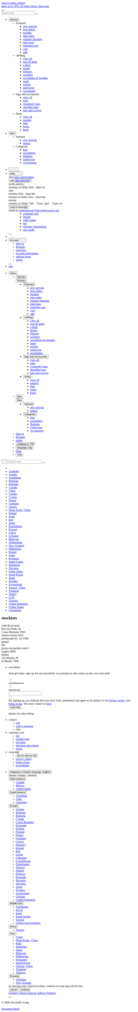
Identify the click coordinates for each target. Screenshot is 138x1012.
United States (16, 607)
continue (24, 989)
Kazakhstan (15, 526)
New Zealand (16, 545)
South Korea (16, 574)
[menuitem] (31, 213)
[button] (21, 281)
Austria (13, 474)
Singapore (14, 565)
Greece (13, 506)
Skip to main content (13, 2)
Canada (13, 487)
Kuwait (13, 529)
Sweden (13, 581)
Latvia (12, 532)
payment (21, 742)
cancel (13, 989)
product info (23, 739)
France (12, 500)
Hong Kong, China (20, 510)
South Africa (16, 571)
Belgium (13, 480)
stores (19, 748)
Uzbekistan (15, 610)
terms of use (15, 703)
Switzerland (15, 584)
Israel (12, 516)
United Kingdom (18, 603)
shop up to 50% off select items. (25, 6)
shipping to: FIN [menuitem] (25, 444)
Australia (14, 471)
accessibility (22, 765)
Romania (14, 558)
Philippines (15, 548)
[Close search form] (36, 13)
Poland (13, 552)
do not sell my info (26, 755)
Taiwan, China (17, 587)
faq (17, 735)
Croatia (13, 493)
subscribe (15, 707)
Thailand (14, 590)
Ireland (13, 513)
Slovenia (14, 568)
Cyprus (13, 497)
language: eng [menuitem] (24, 447)
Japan (12, 523)
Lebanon (14, 535)
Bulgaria (13, 484)
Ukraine (13, 600)
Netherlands (15, 542)
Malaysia (14, 539)
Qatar (12, 555)
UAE (12, 597)
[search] (14, 169)
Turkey (13, 594)
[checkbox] (73, 679)
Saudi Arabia (16, 561)
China (12, 490)
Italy (11, 519)
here (49, 703)
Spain (12, 577)
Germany (14, 503)
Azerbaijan (15, 477)
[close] (2, 10)
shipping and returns (27, 745)
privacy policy (117, 700)
